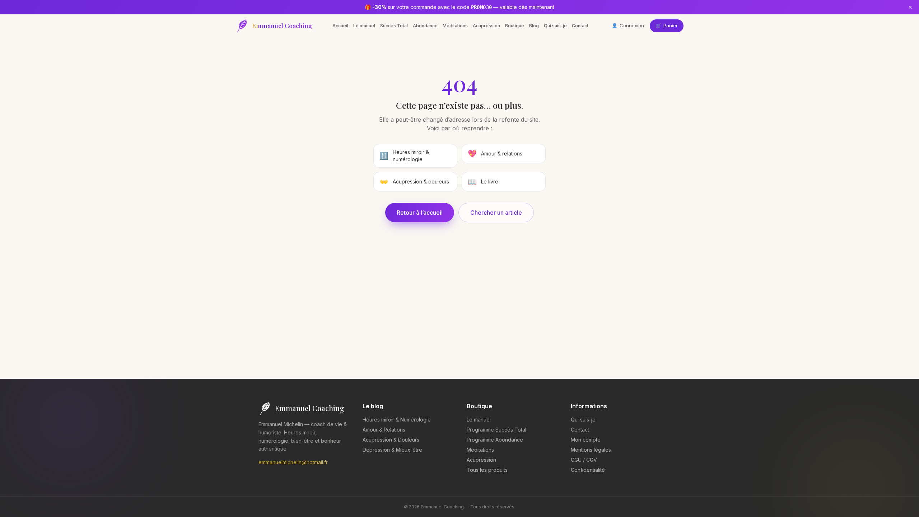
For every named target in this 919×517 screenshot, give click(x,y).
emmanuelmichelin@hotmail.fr (293, 462)
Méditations (455, 25)
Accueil (340, 25)
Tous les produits (487, 470)
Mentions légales (591, 450)
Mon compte (586, 440)
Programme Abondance (495, 440)
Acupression (486, 25)
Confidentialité (588, 470)
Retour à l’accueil (420, 212)
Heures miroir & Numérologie (397, 419)
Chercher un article (496, 212)
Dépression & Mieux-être (392, 450)
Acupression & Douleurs (391, 440)
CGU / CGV (584, 460)
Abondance (425, 25)
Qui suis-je (555, 25)
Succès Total (394, 25)
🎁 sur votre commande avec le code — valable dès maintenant (459, 7)
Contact (580, 25)
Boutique (514, 25)
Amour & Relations (384, 430)
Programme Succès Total (496, 430)
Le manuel (364, 25)
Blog (534, 25)
